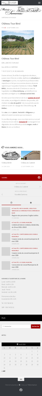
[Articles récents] (11, 202)
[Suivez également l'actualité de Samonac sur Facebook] (39, 177)
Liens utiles (32, 208)
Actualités (15, 208)
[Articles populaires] (30, 202)
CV (5, 28)
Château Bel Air (7, 163)
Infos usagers (23, 208)
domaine (22, 122)
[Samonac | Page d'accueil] (12, 3)
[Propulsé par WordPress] (19, 385)
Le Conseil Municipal (25, 222)
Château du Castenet (28, 163)
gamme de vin (33, 98)
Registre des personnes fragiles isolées (25, 215)
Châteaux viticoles (9, 17)
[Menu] (39, 2)
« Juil (3, 371)
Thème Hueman (32, 385)
